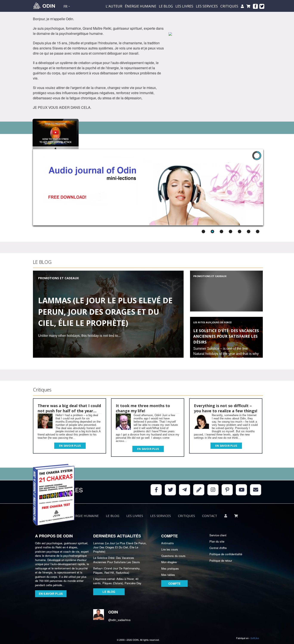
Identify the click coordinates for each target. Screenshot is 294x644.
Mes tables (168, 575)
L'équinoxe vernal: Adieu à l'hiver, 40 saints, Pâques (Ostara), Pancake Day (117, 581)
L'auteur (114, 6)
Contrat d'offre (218, 548)
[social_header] (255, 6)
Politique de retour (220, 560)
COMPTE (174, 583)
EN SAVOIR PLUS (51, 594)
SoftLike (255, 638)
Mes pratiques (170, 568)
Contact (209, 516)
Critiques (229, 6)
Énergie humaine (140, 6)
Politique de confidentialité (225, 554)
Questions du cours (173, 556)
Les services (207, 6)
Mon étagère (169, 562)
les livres (184, 6)
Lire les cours (169, 549)
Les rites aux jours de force (212, 322)
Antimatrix (167, 543)
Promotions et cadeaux (58, 278)
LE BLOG (166, 6)
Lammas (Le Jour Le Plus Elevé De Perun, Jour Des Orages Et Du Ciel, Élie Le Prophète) (105, 311)
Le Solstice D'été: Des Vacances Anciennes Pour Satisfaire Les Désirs (226, 336)
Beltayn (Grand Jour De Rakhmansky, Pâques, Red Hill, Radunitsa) (116, 570)
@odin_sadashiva (115, 620)
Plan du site (216, 541)
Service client (217, 535)
